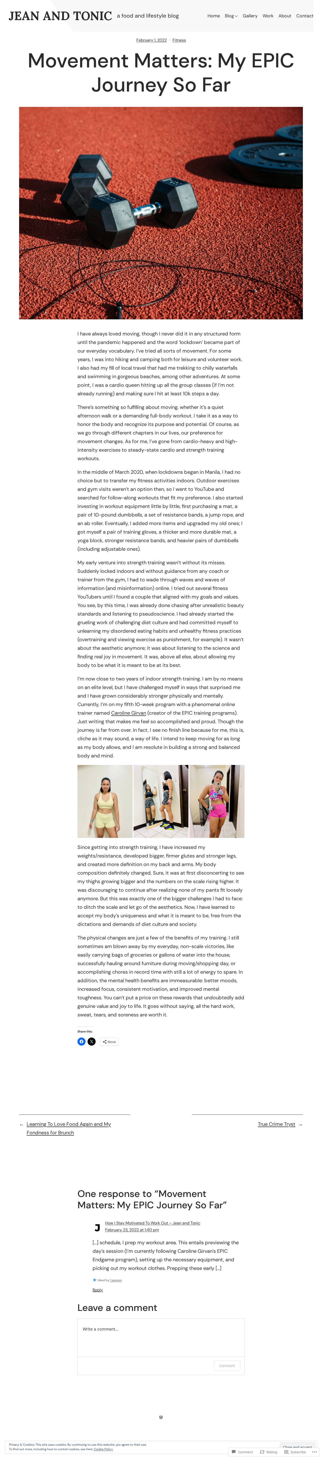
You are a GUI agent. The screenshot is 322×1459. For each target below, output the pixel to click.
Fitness (179, 40)
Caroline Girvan (128, 713)
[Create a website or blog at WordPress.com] (161, 1417)
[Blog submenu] (236, 15)
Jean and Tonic (60, 15)
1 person (116, 1280)
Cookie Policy (103, 1449)
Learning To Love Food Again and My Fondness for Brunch (69, 1128)
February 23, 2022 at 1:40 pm (132, 1229)
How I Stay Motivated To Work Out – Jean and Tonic (152, 1223)
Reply (98, 1290)
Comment (227, 1365)
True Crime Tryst (276, 1124)
